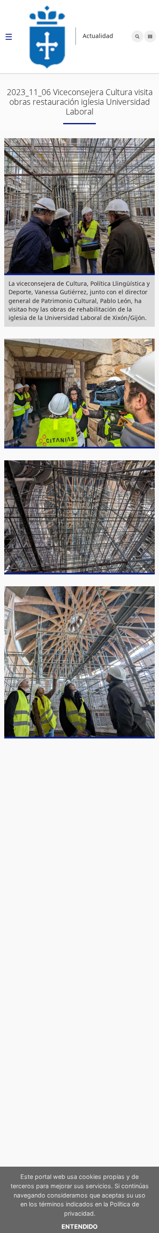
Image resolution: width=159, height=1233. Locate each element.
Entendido (79, 1226)
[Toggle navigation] (8, 38)
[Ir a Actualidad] (47, 36)
